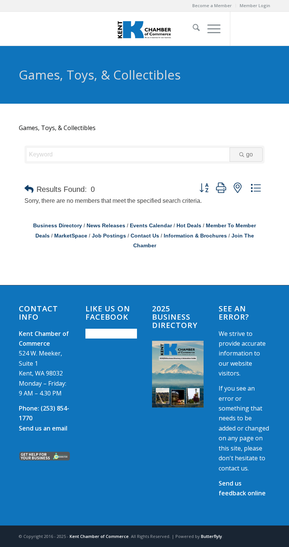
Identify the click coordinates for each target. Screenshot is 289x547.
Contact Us (145, 236)
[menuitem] (212, 6)
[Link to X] (253, 28)
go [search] (249, 154)
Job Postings (109, 236)
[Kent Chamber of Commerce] (144, 29)
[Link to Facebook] (242, 28)
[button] (28, 189)
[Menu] (210, 29)
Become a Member (212, 5)
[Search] (192, 29)
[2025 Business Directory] (178, 374)
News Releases (106, 225)
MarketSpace (70, 236)
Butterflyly (211, 536)
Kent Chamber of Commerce (99, 536)
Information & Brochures (195, 236)
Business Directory (57, 225)
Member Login (255, 5)
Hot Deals (188, 225)
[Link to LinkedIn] (264, 28)
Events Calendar (151, 225)
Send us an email (43, 428)
